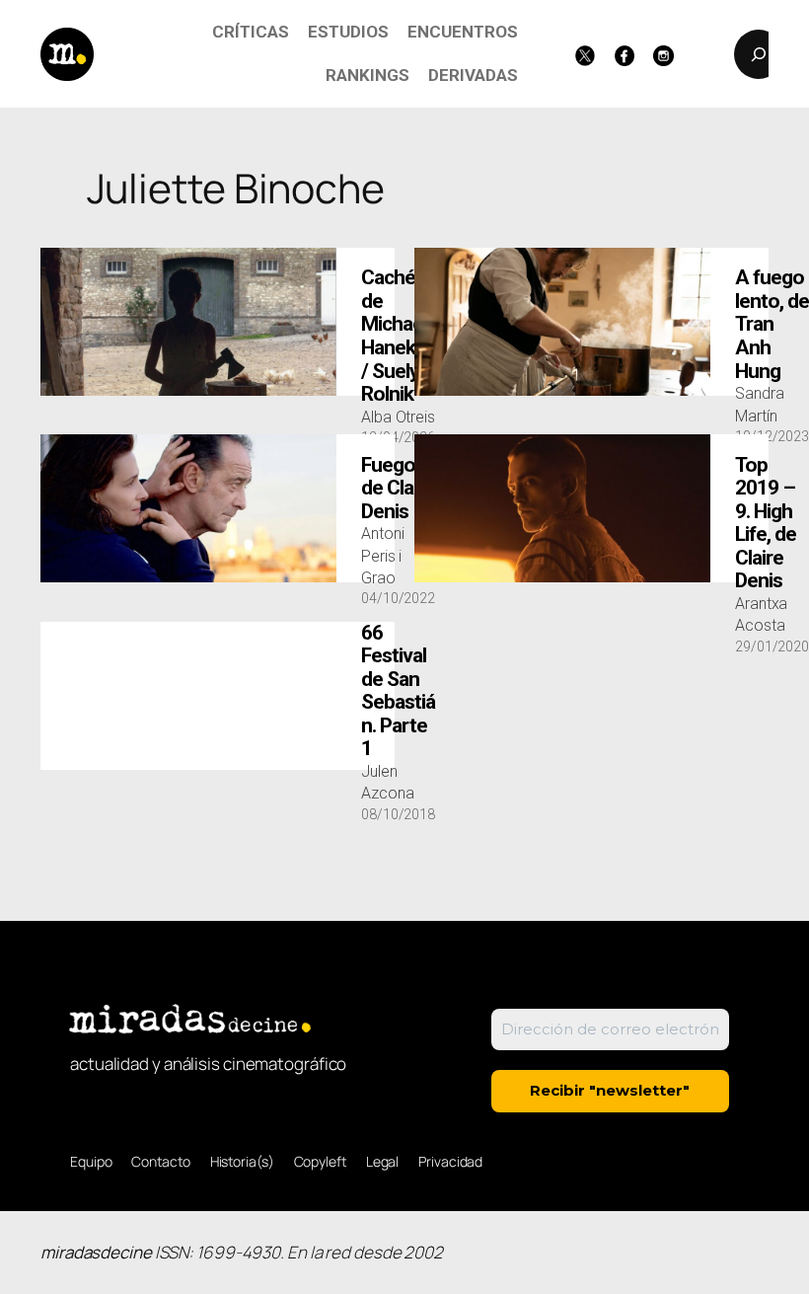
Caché (394, 336)
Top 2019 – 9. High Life (765, 523)
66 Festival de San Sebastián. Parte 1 (398, 691)
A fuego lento (772, 324)
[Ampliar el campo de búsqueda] (758, 54)
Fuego (398, 488)
